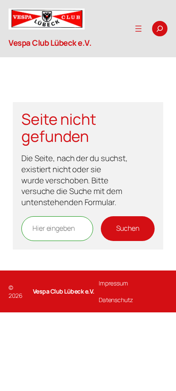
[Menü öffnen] (138, 29)
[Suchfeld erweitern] (159, 28)
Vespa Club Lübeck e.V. (50, 42)
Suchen (127, 228)
